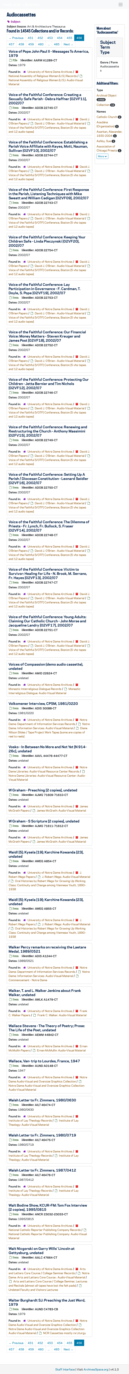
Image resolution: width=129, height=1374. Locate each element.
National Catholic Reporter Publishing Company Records (45, 1230)
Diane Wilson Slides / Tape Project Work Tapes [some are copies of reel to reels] (48, 732)
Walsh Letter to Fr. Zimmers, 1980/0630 (42, 1100)
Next (68, 44)
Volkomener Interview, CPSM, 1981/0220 (43, 703)
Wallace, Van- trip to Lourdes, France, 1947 (44, 1060)
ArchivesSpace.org (96, 1369)
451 (30, 38)
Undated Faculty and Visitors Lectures (33, 1289)
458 (21, 44)
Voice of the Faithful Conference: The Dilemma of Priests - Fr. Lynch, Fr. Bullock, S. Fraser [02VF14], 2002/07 (49, 525)
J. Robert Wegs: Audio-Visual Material (66, 876)
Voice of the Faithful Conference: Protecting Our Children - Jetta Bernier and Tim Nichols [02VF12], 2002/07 (49, 383)
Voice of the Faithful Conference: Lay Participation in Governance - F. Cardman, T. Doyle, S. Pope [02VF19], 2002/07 (44, 288)
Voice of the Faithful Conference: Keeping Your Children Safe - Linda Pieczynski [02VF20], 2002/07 (47, 241)
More (101, 156)
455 (69, 38)
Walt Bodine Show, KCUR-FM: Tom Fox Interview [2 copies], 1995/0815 (48, 1207)
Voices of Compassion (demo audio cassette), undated (46, 666)
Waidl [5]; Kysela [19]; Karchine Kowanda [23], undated (46, 854)
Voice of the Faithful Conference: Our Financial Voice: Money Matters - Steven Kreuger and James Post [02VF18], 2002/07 (47, 336)
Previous (16, 38)
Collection (103, 105)
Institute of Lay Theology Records (30, 1120)
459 (31, 44)
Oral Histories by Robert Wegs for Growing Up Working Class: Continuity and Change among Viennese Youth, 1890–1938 (47, 885)
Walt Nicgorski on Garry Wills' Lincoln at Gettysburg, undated (42, 1250)
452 (40, 38)
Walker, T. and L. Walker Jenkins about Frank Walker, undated (45, 992)
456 (79, 38)
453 (50, 38)
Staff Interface (65, 1369)
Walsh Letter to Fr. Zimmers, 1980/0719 (42, 1135)
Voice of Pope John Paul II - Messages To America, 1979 (49, 53)
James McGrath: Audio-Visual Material (61, 810)
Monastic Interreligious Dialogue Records (35, 689)
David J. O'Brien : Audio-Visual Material (59, 123)
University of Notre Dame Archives (50, 71)
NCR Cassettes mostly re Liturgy (64, 1333)
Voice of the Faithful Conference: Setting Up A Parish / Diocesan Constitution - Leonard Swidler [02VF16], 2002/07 (48, 478)
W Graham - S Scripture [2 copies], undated (44, 821)
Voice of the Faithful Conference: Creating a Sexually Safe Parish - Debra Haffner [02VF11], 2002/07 (48, 98)
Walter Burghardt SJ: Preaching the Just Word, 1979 (47, 1302)
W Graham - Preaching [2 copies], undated (43, 790)
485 (56, 44)
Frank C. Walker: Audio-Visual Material (62, 1015)
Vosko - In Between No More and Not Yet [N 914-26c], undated (48, 748)
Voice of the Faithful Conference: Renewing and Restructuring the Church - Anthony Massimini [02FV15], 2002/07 (48, 430)
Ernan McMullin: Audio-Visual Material (61, 1050)
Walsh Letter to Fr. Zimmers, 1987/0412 (42, 1170)
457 (11, 44)
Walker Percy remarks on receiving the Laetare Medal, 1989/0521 (47, 949)
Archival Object (107, 95)
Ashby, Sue (104, 141)
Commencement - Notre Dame (28, 980)
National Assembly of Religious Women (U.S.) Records (43, 76)
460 (41, 44)
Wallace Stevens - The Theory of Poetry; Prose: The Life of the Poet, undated (47, 1027)
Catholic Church (107, 117)
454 (59, 38)
